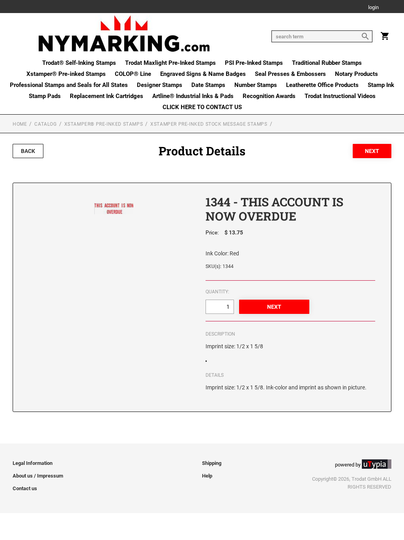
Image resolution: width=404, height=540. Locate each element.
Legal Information (32, 463)
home (20, 124)
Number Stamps (255, 85)
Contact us (25, 488)
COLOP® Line (133, 73)
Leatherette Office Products (322, 85)
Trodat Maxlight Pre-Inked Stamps (170, 62)
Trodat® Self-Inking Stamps (79, 62)
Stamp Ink (381, 85)
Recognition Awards (269, 96)
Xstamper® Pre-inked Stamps (66, 73)
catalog (45, 124)
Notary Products (356, 73)
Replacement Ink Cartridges (106, 96)
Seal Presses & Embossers (290, 73)
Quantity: (217, 292)
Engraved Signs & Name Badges (203, 73)
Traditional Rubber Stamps (327, 62)
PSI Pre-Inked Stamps (254, 62)
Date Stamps (208, 85)
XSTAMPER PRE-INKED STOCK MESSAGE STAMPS (208, 124)
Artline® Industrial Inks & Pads (193, 96)
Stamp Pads (45, 96)
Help (207, 476)
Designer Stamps (159, 85)
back (28, 151)
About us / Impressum (38, 476)
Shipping (211, 463)
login (373, 7)
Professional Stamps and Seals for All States (69, 85)
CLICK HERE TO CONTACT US (202, 107)
